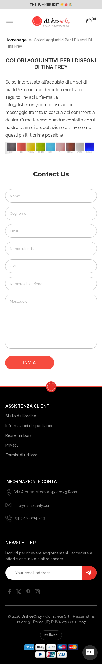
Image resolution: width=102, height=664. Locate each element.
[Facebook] (9, 593)
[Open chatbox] (90, 652)
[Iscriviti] (89, 573)
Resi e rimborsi (18, 435)
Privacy (12, 445)
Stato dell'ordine (20, 416)
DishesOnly (31, 616)
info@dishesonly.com (26, 104)
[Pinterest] (28, 593)
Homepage (16, 40)
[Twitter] (18, 593)
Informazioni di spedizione (29, 426)
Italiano (50, 635)
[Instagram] (37, 593)
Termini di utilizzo (21, 455)
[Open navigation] (9, 21)
